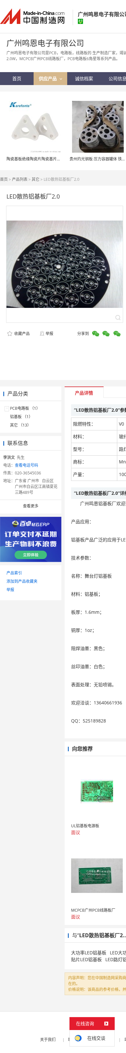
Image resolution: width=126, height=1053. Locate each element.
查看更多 (30, 506)
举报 (49, 333)
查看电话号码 (26, 465)
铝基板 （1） (21, 416)
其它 (35, 179)
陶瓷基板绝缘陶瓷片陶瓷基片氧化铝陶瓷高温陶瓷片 (51, 159)
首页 (4, 179)
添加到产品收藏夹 (21, 581)
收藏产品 (21, 333)
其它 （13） (20, 425)
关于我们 (48, 1039)
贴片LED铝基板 (86, 959)
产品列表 (19, 179)
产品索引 (14, 573)
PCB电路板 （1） (25, 408)
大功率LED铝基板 (88, 953)
